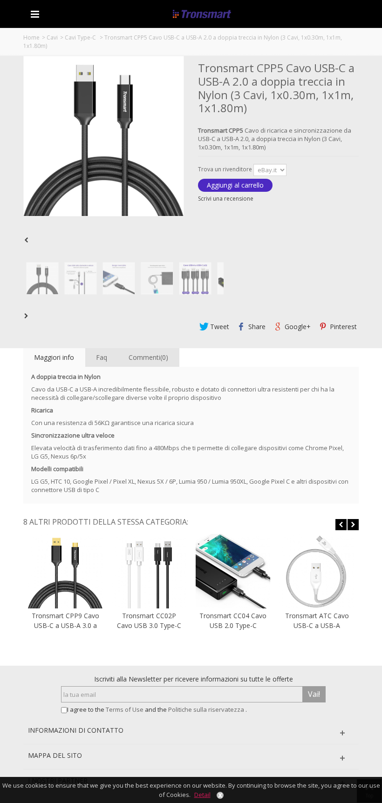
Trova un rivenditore (225, 169)
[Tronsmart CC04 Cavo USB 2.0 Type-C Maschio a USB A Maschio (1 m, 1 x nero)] (233, 571)
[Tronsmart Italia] (202, 14)
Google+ (297, 326)
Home (31, 37)
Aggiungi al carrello (235, 185)
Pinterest (342, 326)
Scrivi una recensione (225, 198)
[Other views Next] (28, 316)
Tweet (218, 326)
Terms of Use (125, 709)
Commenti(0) (148, 357)
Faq (101, 357)
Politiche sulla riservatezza (207, 709)
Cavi (52, 37)
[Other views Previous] (28, 240)
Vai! (314, 694)
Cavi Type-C (81, 37)
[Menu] (35, 14)
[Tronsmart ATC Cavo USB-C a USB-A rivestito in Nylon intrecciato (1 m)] (317, 571)
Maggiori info (54, 357)
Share (256, 326)
